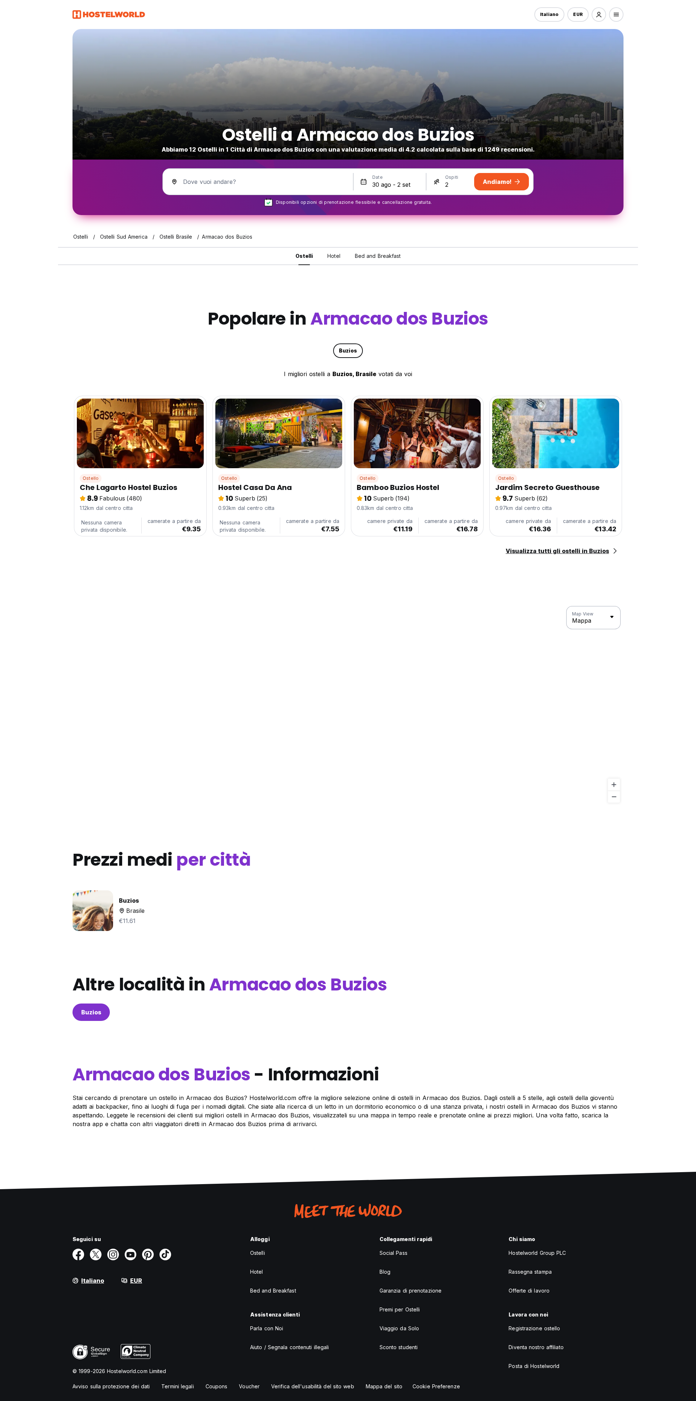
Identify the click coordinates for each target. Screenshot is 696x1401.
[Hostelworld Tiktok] (165, 1254)
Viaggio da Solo (399, 1328)
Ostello (91, 478)
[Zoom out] (614, 797)
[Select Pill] (599, 14)
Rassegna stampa (530, 1272)
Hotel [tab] (333, 256)
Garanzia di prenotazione (411, 1290)
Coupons (217, 1386)
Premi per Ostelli (400, 1309)
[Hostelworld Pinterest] (148, 1254)
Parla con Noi (266, 1328)
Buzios (91, 1012)
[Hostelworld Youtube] (130, 1254)
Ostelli (257, 1253)
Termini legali (177, 1386)
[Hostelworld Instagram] (113, 1254)
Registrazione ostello (534, 1328)
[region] (348, 704)
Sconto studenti (399, 1347)
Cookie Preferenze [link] (436, 1386)
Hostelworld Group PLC (537, 1253)
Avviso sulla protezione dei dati (111, 1386)
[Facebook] (78, 1254)
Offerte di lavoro (529, 1290)
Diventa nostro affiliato (536, 1347)
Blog (385, 1272)
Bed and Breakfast (273, 1290)
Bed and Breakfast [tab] (378, 256)
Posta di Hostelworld (534, 1366)
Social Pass (393, 1253)
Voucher (249, 1386)
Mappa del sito (384, 1386)
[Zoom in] (614, 785)
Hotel (256, 1272)
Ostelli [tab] (304, 256)
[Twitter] (96, 1254)
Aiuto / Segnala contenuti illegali (289, 1347)
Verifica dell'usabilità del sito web (312, 1386)
